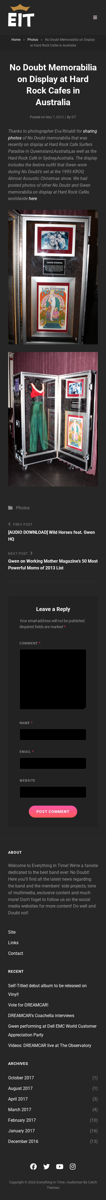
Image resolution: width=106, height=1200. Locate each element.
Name (26, 723)
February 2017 (22, 1120)
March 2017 (19, 1109)
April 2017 (18, 1099)
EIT (73, 117)
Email (27, 752)
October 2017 (21, 1077)
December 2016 (23, 1141)
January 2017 (21, 1130)
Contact (15, 953)
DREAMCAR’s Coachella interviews (41, 1015)
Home (15, 40)
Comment (30, 643)
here (33, 198)
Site (11, 932)
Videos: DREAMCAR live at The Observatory (49, 1045)
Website (27, 781)
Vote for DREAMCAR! (28, 1005)
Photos (32, 40)
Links (13, 942)
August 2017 (20, 1088)
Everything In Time (50, 1182)
